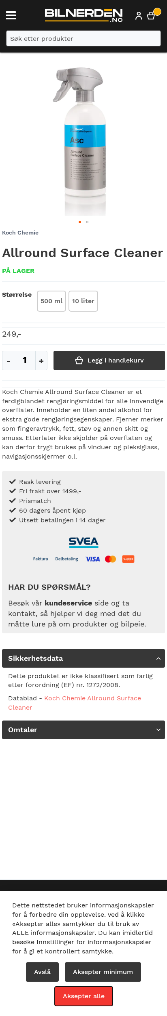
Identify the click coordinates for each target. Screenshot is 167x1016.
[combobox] (83, 38)
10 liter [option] (83, 301)
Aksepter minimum (103, 972)
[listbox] (67, 302)
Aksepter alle (84, 996)
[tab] (83, 658)
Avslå (42, 972)
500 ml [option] (51, 301)
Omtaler (22, 729)
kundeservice (68, 603)
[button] (80, 222)
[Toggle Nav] (11, 15)
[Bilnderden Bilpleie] (83, 17)
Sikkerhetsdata (35, 658)
